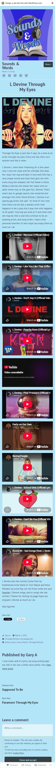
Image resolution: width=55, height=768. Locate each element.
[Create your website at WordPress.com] (27, 3)
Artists (8, 642)
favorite (6, 592)
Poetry (25, 642)
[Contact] (25, 75)
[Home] (4, 75)
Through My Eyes (12, 639)
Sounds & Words (10, 65)
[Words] (15, 75)
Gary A (7, 635)
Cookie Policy (18, 753)
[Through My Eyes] (20, 75)
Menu (49, 64)
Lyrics (13, 642)
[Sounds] (9, 75)
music (19, 642)
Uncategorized (26, 639)
